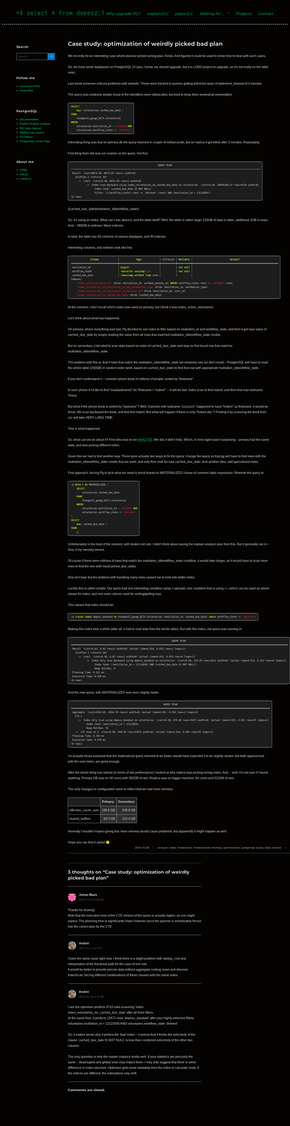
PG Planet (26, 136)
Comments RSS (30, 86)
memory (216, 847)
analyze (163, 847)
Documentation (29, 119)
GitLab (24, 174)
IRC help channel (30, 128)
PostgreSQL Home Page (35, 141)
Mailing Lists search (32, 132)
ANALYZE (145, 439)
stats (268, 847)
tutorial (276, 847)
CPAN (23, 170)
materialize (184, 847)
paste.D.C (184, 13)
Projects (243, 13)
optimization (231, 847)
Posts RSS (26, 90)
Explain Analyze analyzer (35, 123)
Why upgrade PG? (123, 13)
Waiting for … (211, 13)
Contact (265, 13)
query (260, 847)
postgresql (248, 847)
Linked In (25, 178)
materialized (201, 847)
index (172, 847)
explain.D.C (157, 13)
